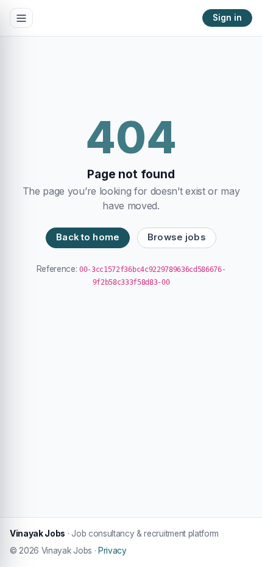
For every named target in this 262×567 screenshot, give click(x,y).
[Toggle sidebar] (21, 18)
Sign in (227, 18)
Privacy (112, 550)
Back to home (87, 237)
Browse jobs (176, 237)
